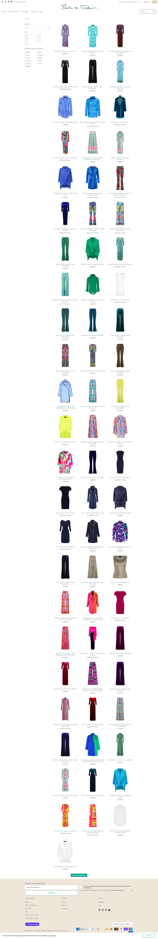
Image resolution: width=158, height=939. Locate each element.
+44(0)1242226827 (20, 2)
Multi (40, 58)
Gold (28, 55)
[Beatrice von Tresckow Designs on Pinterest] (8, 2)
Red (40, 63)
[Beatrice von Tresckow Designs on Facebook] (2, 2)
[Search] (154, 11)
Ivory (28, 58)
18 (40, 41)
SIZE (25, 32)
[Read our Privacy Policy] (132, 890)
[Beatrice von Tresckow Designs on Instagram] (5, 2)
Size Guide (28, 908)
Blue (40, 52)
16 (27, 41)
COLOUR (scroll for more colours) (33, 48)
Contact (64, 902)
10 (40, 36)
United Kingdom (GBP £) (128, 2)
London (100, 905)
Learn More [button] (52, 935)
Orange (29, 61)
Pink (40, 61)
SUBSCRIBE (51, 893)
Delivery (27, 902)
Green (41, 55)
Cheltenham (101, 902)
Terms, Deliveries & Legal (31, 915)
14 (40, 38)
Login (148, 2)
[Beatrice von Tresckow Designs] (79, 7)
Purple (29, 63)
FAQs (26, 911)
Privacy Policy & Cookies (31, 918)
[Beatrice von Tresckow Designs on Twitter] (11, 2)
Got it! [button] (149, 935)
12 (27, 38)
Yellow (28, 66)
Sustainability (65, 908)
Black (28, 52)
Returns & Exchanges (30, 905)
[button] (4, 11)
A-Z (27, 28)
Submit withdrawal (79, 875)
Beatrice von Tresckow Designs (38, 931)
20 (27, 44)
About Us (64, 905)
